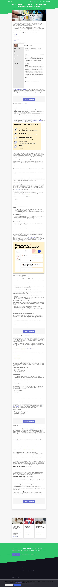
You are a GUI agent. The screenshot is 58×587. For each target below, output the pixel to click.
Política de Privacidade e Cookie (33, 568)
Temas (35, 1)
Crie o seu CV (15, 554)
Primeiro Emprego (16, 39)
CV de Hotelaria (16, 34)
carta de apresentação (35, 443)
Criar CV (31, 1)
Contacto (44, 1)
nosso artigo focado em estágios (29, 449)
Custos (40, 1)
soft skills (28, 194)
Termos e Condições (31, 570)
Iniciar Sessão (48, 1)
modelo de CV (22, 30)
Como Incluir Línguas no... (15, 577)
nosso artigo (18, 189)
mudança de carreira (34, 446)
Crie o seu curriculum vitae (29, 99)
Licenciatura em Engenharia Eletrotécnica (20, 349)
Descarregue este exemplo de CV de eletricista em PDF (21, 89)
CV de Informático (16, 35)
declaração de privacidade (18, 582)
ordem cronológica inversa (31, 237)
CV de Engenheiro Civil (17, 36)
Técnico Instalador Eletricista (18, 355)
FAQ (21, 571)
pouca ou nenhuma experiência (17, 327)
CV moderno (31, 429)
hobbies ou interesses (38, 120)
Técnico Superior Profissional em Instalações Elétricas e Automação (24, 348)
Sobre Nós (22, 568)
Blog (37, 1)
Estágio (15, 40)
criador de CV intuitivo (18, 440)
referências (33, 120)
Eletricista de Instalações (17, 358)
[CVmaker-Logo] (10, 1)
